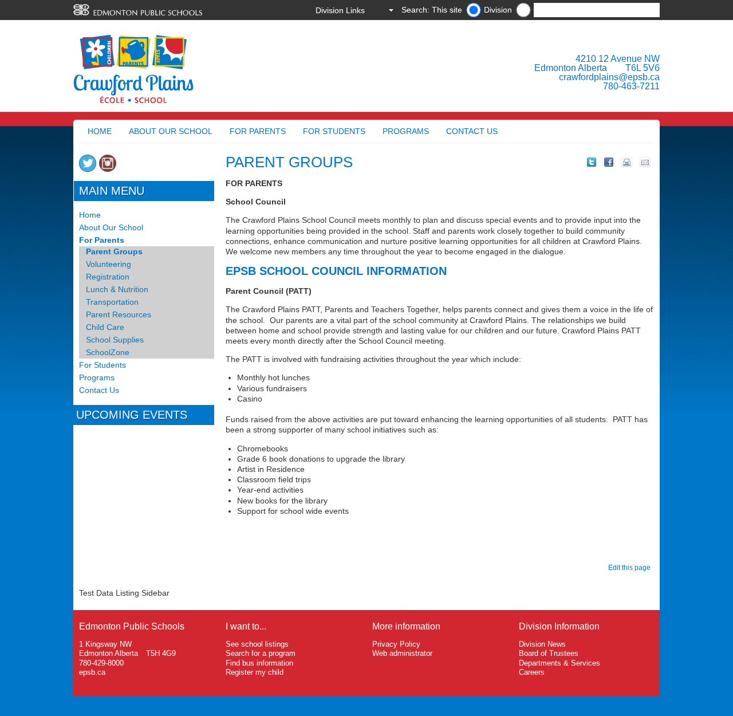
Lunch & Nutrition (117, 289)
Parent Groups (114, 251)
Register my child (254, 672)
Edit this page (631, 568)
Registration (107, 276)
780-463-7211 (631, 86)
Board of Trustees (548, 653)
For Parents (258, 131)
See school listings (257, 644)
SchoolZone (107, 352)
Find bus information (259, 663)
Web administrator (402, 653)
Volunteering (108, 264)
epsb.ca (92, 672)
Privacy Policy (396, 644)
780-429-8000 (101, 663)
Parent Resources (118, 314)
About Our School (170, 131)
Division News (542, 644)
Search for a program (260, 653)
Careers (532, 672)
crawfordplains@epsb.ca (609, 77)
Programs (406, 131)
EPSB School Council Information (338, 271)
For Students (334, 131)
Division (498, 10)
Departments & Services (559, 663)
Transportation (112, 301)
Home (100, 131)
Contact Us (472, 131)
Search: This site (431, 10)
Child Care (105, 327)
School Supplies (115, 339)
